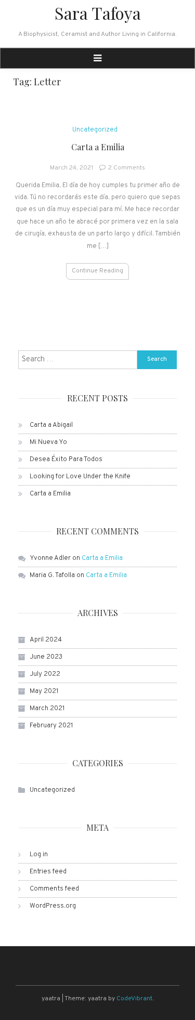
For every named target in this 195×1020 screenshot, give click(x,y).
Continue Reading (97, 271)
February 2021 (51, 726)
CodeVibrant (134, 999)
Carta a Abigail (51, 425)
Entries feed (48, 872)
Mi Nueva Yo (48, 442)
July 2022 (45, 674)
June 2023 (46, 657)
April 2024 (46, 640)
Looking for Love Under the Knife (80, 477)
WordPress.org (53, 906)
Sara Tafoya (98, 13)
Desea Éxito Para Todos (66, 459)
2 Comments (126, 168)
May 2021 (44, 691)
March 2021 (47, 708)
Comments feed (54, 889)
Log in (39, 855)
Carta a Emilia (97, 146)
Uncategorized (95, 130)
